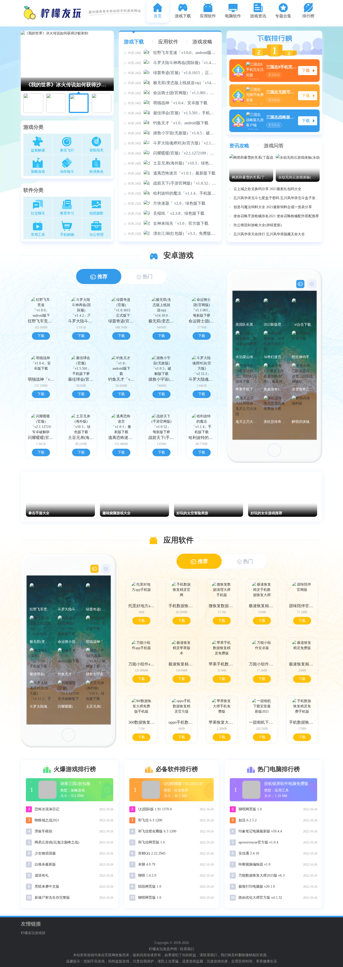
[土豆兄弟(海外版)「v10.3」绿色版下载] (96, 691)
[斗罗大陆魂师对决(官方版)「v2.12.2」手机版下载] (40, 691)
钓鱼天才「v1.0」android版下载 (168, 123)
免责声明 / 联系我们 (178, 949)
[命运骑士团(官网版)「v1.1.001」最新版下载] (68, 626)
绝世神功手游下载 (302, 357)
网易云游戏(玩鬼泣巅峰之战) (57, 842)
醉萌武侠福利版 (302, 422)
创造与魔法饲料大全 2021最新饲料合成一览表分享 (273, 207)
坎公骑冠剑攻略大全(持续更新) (258, 225)
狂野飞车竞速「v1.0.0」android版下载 (172, 52)
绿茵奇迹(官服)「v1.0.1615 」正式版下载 (172, 73)
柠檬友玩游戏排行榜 (33, 933)
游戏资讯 (258, 16)
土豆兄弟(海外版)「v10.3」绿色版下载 (172, 163)
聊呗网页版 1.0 (149, 897)
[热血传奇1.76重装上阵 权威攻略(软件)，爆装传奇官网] (274, 373)
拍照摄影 (96, 213)
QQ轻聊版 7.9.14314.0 (183, 783)
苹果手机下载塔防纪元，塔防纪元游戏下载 (246, 389)
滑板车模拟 (43, 831)
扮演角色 (96, 172)
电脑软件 (233, 16)
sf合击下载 (302, 324)
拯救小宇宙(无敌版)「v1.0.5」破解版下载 (172, 133)
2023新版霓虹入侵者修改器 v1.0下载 (274, 324)
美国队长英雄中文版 (246, 324)
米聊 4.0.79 (146, 864)
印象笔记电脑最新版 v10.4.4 (260, 831)
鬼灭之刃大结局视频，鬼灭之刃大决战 (246, 422)
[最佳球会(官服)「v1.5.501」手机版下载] (40, 658)
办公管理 (96, 235)
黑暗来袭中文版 (47, 886)
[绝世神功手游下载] (302, 341)
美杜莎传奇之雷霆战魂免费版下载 (274, 422)
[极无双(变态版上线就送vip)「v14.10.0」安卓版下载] (40, 626)
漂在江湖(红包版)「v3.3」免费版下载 (172, 233)
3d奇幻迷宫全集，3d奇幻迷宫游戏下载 (274, 357)
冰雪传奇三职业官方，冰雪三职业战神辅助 (302, 389)
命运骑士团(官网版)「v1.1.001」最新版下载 (172, 93)
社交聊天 (38, 213)
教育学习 (67, 213)
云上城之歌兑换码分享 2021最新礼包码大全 (267, 189)
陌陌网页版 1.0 (149, 886)
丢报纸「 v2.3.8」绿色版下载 (166, 213)
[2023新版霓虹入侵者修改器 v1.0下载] (274, 309)
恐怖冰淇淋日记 (47, 809)
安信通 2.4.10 (249, 853)
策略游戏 (38, 172)
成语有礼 (42, 875)
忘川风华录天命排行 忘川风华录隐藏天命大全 (269, 234)
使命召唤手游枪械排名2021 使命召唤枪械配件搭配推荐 (276, 216)
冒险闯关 (96, 150)
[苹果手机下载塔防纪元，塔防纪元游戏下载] (246, 373)
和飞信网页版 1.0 (151, 842)
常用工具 (38, 235)
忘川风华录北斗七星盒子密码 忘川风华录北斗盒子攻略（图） (277, 198)
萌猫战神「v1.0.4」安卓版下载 (167, 103)
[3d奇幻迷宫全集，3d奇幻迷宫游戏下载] (274, 341)
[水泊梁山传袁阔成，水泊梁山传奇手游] (246, 341)
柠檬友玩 (156, 949)
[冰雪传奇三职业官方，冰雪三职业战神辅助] (302, 373)
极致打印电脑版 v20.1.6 (257, 886)
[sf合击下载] (302, 309)
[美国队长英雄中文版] (246, 309)
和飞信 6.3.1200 (150, 820)
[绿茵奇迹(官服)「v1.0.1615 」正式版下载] (96, 593)
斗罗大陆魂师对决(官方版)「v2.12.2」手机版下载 (172, 143)
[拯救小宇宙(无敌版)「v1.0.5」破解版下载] (96, 658)
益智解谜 (38, 150)
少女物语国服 (45, 853)
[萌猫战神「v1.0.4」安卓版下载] (96, 626)
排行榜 (308, 16)
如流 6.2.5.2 (248, 820)
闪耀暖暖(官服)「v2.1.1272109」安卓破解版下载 (172, 153)
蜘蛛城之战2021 (47, 820)
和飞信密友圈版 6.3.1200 (157, 831)
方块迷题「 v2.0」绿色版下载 (166, 203)
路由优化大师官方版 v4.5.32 (260, 897)
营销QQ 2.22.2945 (151, 853)
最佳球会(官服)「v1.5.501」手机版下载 (172, 113)
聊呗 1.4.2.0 (147, 875)
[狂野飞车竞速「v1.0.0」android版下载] (40, 593)
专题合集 (283, 16)
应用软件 (208, 16)
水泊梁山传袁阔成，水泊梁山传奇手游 (246, 357)
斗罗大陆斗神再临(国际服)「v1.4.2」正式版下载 (172, 63)
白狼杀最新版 (45, 864)
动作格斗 (67, 172)
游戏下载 (183, 16)
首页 (158, 16)
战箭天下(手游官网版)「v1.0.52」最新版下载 (172, 183)
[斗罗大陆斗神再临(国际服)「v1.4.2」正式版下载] (68, 593)
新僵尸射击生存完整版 (52, 897)
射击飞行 (67, 150)
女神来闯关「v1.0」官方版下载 (168, 223)
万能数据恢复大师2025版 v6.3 (261, 875)
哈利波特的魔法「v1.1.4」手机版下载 (172, 193)
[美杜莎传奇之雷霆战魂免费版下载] (274, 406)
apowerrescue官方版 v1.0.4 (258, 842)
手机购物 (67, 235)
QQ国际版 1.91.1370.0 (155, 809)
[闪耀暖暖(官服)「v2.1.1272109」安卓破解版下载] (68, 691)
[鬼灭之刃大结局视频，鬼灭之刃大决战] (246, 406)
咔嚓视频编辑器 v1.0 (254, 864)
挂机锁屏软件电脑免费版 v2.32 (291, 783)
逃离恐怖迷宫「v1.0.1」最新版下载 (171, 173)
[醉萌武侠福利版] (302, 406)
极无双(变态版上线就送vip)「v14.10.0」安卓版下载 (172, 83)
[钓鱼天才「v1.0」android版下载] (68, 658)
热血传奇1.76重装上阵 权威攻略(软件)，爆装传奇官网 (274, 389)
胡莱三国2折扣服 (75, 783)
